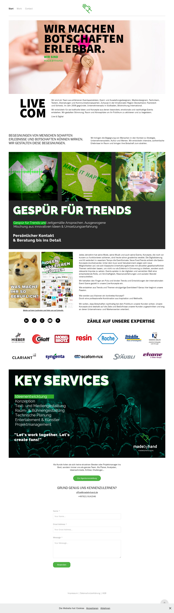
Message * (58, 538)
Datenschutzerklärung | (91, 593)
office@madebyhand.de (87, 492)
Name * (56, 511)
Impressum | (74, 593)
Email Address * (60, 524)
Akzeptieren (92, 608)
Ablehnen (105, 608)
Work (19, 8)
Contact (29, 8)
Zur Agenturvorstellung (87, 478)
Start (11, 8)
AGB (104, 593)
